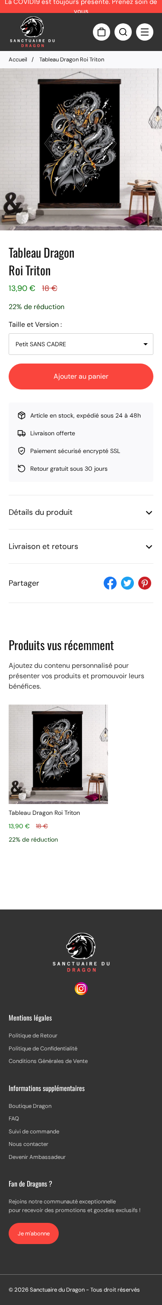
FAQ (14, 1118)
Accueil (18, 59)
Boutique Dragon (30, 1106)
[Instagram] (81, 992)
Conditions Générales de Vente (48, 1061)
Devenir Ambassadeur (37, 1157)
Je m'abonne (34, 1233)
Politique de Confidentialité (43, 1048)
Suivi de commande (34, 1131)
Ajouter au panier (81, 376)
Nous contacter (28, 1144)
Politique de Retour (33, 1035)
